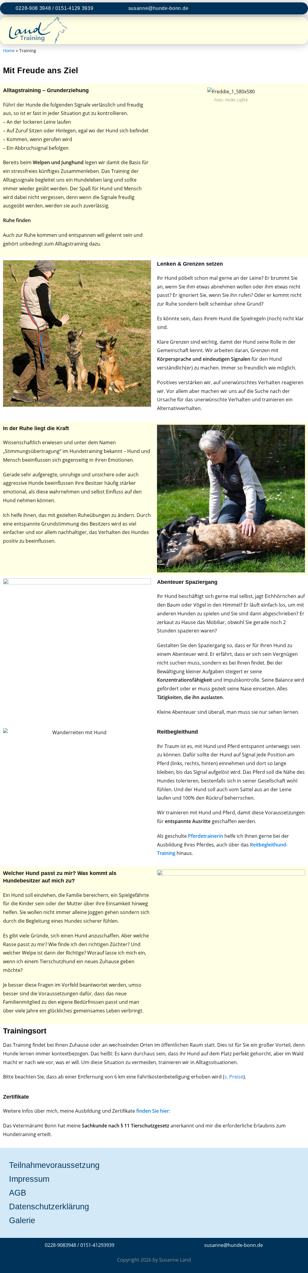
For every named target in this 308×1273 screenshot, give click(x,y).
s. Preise (233, 1076)
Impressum (29, 1179)
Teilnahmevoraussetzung (54, 1165)
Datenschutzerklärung (49, 1206)
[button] (294, 30)
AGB (17, 1192)
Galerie (22, 1220)
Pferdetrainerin (205, 836)
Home (9, 50)
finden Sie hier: (153, 1111)
